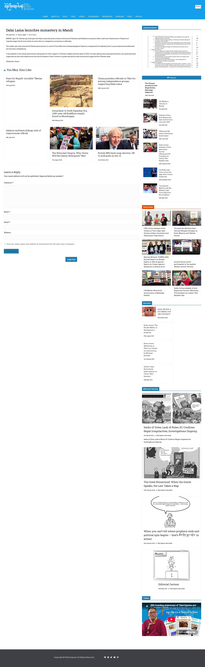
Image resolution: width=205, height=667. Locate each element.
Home (45, 16)
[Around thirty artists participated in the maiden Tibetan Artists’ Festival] (186, 247)
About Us (55, 16)
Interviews (107, 16)
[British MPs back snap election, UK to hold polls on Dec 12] (117, 128)
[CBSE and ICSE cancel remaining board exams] (150, 133)
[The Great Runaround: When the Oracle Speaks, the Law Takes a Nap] (171, 462)
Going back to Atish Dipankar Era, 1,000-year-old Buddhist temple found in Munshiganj (69, 113)
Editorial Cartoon (168, 584)
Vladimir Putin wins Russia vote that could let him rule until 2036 (166, 118)
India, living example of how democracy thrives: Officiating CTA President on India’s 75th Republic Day (165, 153)
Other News (93, 16)
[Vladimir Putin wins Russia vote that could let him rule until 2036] (150, 117)
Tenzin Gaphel (22, 35)
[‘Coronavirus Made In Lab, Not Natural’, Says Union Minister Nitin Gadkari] (150, 188)
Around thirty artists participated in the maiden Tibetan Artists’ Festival (185, 264)
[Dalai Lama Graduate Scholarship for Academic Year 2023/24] (169, 64)
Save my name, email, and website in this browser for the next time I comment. (41, 244)
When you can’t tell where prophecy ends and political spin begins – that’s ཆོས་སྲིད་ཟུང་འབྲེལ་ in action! (171, 535)
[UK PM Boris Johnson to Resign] (150, 104)
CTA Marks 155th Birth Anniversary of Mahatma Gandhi (154, 292)
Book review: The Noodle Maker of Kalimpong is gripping (150, 329)
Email (7, 222)
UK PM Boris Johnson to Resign (164, 103)
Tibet (73, 16)
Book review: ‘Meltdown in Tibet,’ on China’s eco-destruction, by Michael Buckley (150, 349)
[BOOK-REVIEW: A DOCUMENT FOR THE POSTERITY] (149, 314)
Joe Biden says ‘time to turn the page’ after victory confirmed (165, 173)
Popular (172, 77)
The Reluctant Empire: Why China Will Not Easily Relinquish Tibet (70, 154)
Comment (8, 182)
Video (129, 16)
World (82, 16)
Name (7, 212)
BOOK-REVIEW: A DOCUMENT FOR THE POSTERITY (164, 311)
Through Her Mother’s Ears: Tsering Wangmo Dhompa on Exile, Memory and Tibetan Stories (185, 232)
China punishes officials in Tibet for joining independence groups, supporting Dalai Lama (117, 81)
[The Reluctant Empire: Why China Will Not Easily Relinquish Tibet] (71, 128)
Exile (65, 16)
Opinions (120, 16)
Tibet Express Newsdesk (163, 435)
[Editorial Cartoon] (171, 565)
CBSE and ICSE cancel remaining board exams (166, 133)
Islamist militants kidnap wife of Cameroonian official (23, 132)
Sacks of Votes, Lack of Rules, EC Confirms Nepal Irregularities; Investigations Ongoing (170, 429)
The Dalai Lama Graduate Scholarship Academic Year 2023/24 (168, 38)
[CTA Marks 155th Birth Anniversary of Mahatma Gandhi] (156, 278)
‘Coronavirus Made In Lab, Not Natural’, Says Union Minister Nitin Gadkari (165, 190)
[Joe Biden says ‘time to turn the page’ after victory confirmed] (150, 172)
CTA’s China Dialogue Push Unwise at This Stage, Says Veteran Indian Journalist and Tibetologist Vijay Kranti (156, 232)
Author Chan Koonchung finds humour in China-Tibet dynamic (150, 371)
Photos (138, 16)
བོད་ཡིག (198, 7)
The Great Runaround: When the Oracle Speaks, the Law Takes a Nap (167, 484)
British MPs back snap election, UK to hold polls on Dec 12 (116, 154)
